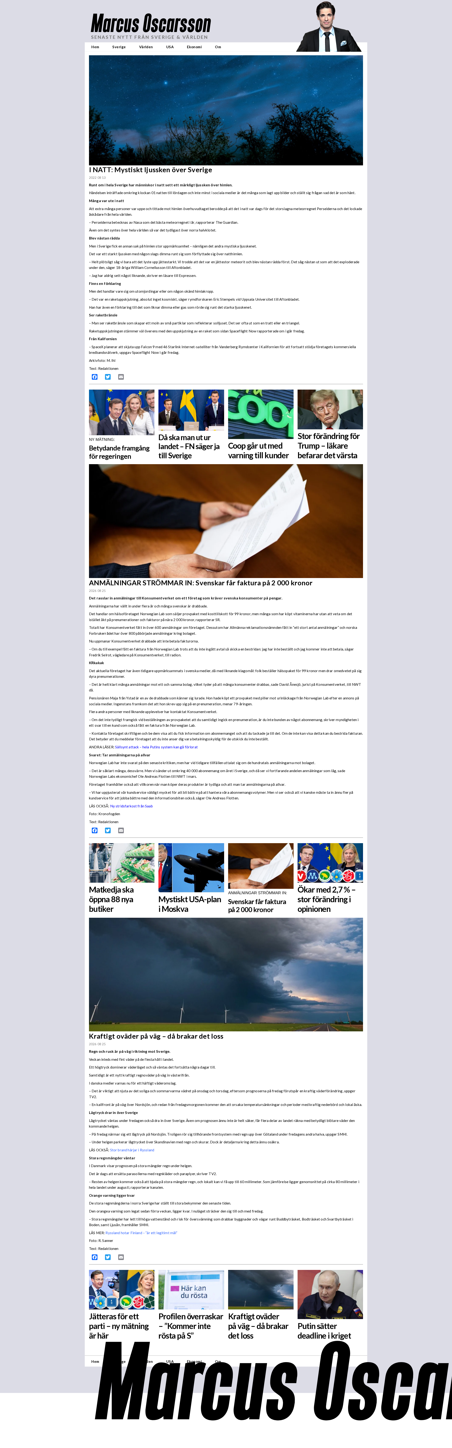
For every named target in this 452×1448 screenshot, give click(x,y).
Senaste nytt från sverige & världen (149, 37)
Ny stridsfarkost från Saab (131, 806)
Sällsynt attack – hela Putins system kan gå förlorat (156, 747)
